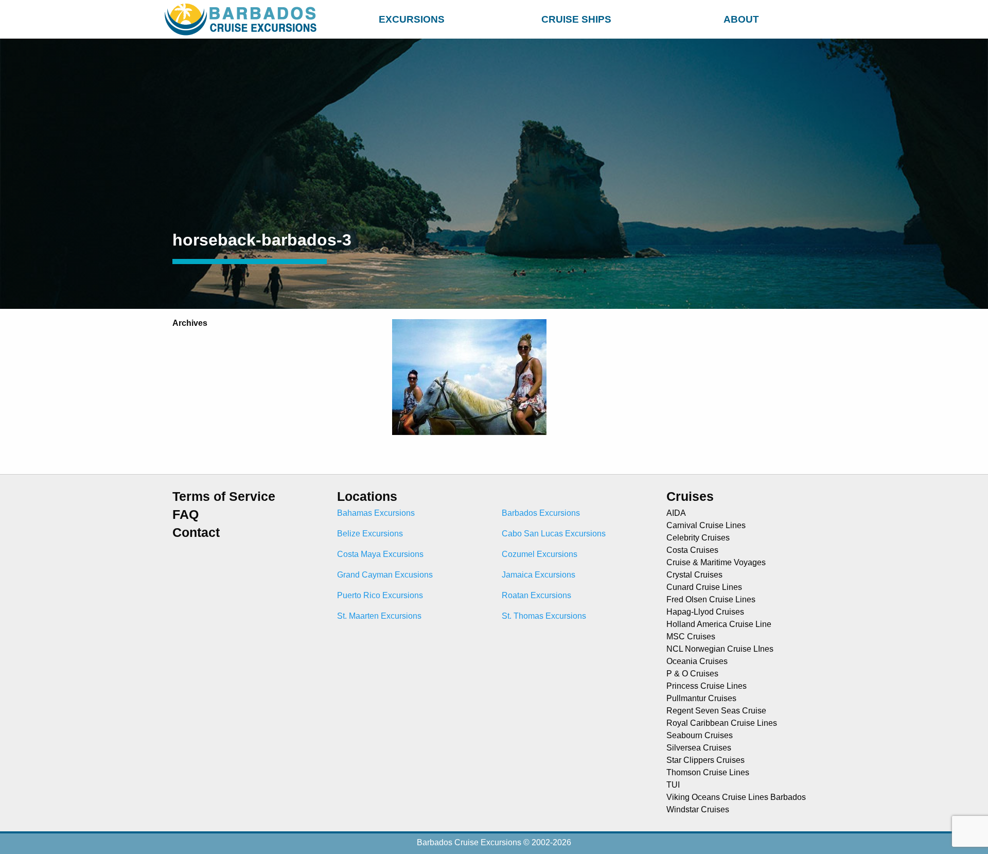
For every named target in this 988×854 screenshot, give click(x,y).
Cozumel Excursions (539, 554)
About (741, 19)
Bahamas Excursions (376, 513)
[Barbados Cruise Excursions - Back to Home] (243, 19)
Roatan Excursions (536, 595)
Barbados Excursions (541, 513)
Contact (196, 532)
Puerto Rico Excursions (380, 595)
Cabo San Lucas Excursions (554, 533)
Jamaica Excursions (538, 574)
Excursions (412, 19)
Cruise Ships (576, 19)
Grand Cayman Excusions (385, 574)
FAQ (185, 514)
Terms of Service (223, 496)
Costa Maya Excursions (380, 554)
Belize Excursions (370, 533)
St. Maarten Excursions (379, 616)
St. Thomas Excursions (544, 616)
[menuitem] (411, 17)
